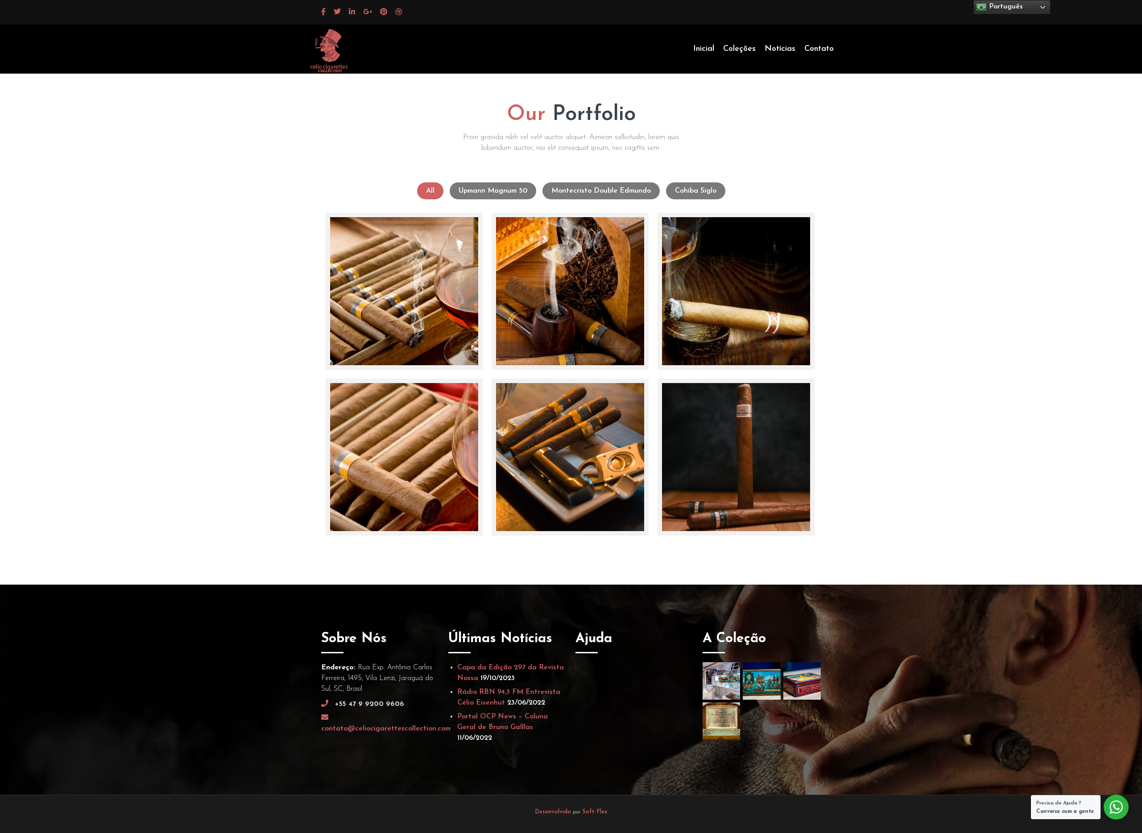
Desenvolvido (554, 812)
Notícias (780, 49)
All (430, 190)
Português (1005, 6)
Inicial (703, 49)
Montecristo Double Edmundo (601, 190)
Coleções (739, 49)
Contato (819, 49)
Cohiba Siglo (695, 190)
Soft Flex (595, 812)
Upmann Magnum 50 (493, 190)
